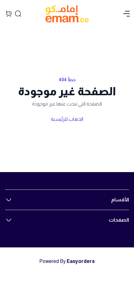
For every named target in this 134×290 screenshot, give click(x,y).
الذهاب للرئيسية (67, 119)
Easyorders (81, 261)
